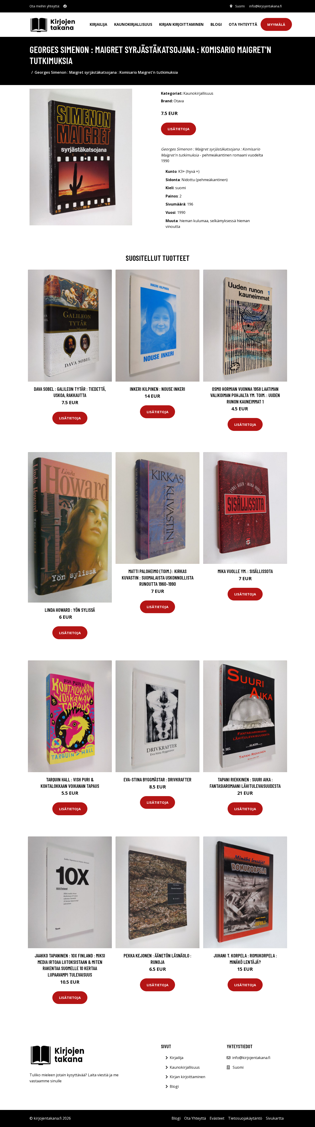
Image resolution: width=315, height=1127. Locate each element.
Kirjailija (98, 24)
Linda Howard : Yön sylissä (70, 610)
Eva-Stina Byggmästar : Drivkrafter (157, 779)
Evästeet (217, 1118)
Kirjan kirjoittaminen (181, 24)
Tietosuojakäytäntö (245, 1118)
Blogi (216, 24)
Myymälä (276, 24)
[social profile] (65, 6)
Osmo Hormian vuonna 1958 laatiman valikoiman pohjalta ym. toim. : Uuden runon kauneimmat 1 (245, 395)
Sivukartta (275, 1118)
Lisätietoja (178, 129)
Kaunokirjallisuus (133, 24)
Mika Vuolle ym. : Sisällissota (245, 571)
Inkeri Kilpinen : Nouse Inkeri (157, 389)
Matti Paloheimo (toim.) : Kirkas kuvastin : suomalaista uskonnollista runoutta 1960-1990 (157, 577)
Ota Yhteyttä (243, 24)
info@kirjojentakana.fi (265, 6)
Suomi (240, 6)
